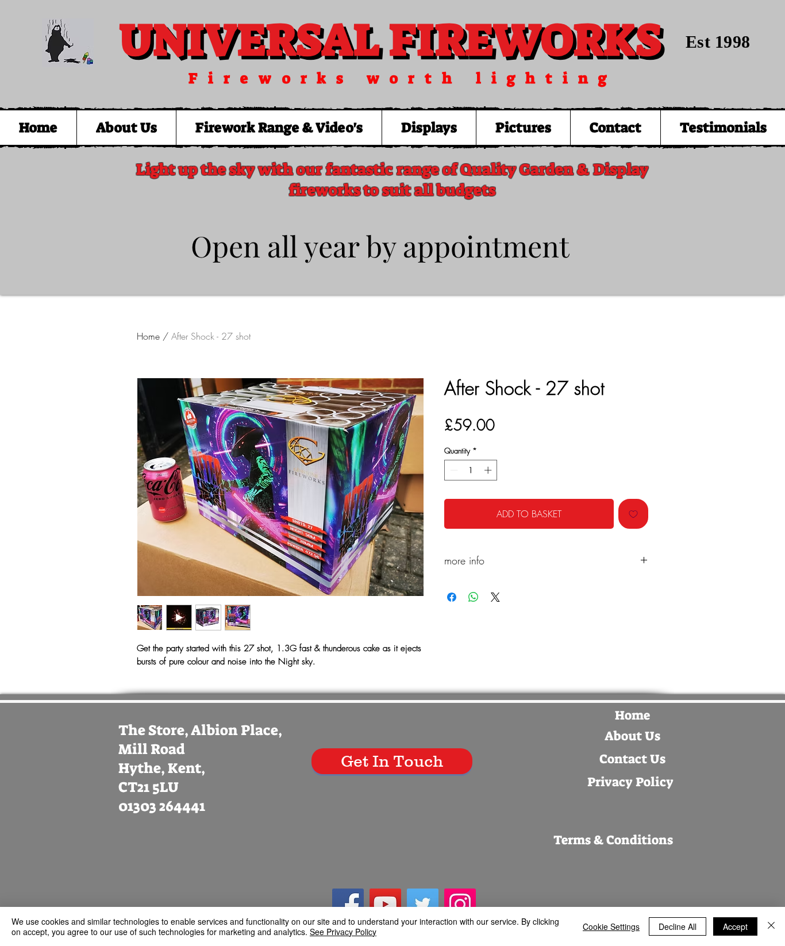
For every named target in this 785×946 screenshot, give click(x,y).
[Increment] (489, 470)
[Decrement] (453, 470)
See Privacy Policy (343, 931)
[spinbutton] (471, 470)
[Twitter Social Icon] (422, 904)
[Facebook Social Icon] (348, 904)
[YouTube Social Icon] (385, 904)
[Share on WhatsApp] (473, 597)
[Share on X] (495, 597)
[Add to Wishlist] (633, 514)
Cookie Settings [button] (611, 926)
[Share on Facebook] (452, 597)
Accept (735, 926)
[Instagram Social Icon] (460, 904)
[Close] (771, 926)
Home (148, 336)
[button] (279, 127)
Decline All (678, 926)
